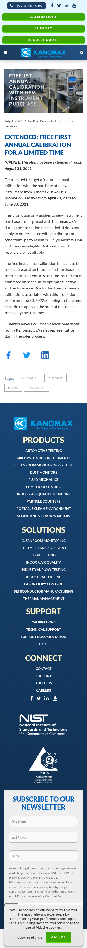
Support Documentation (43, 637)
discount (55, 378)
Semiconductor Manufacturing (43, 591)
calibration (30, 378)
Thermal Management (43, 598)
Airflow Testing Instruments (43, 458)
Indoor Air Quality (43, 562)
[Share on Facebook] (8, 357)
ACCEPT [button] (58, 937)
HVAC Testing (44, 555)
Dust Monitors (43, 472)
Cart (43, 644)
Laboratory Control (43, 584)
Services (11, 126)
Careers (43, 690)
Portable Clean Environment (43, 509)
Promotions (64, 121)
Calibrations (43, 16)
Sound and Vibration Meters (43, 516)
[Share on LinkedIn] (45, 357)
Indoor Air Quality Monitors (43, 494)
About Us (43, 683)
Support (43, 28)
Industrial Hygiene (43, 577)
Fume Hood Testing (43, 487)
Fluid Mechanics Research (43, 548)
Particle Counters (43, 501)
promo (13, 387)
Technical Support (43, 629)
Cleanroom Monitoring (44, 540)
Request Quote (43, 40)
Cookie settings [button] (29, 937)
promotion (36, 387)
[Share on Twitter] (27, 357)
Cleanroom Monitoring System (43, 465)
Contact (43, 668)
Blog (35, 121)
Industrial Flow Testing (43, 569)
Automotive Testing (43, 451)
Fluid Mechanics (44, 480)
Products (47, 121)
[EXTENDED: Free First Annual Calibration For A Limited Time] (43, 91)
